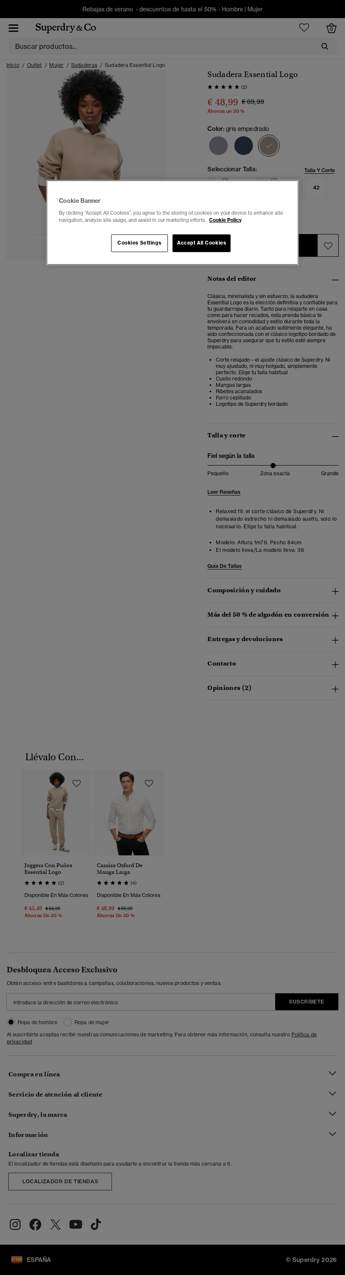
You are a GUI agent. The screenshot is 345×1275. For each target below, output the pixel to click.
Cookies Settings (139, 243)
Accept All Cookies (201, 243)
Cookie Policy (225, 220)
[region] (172, 222)
